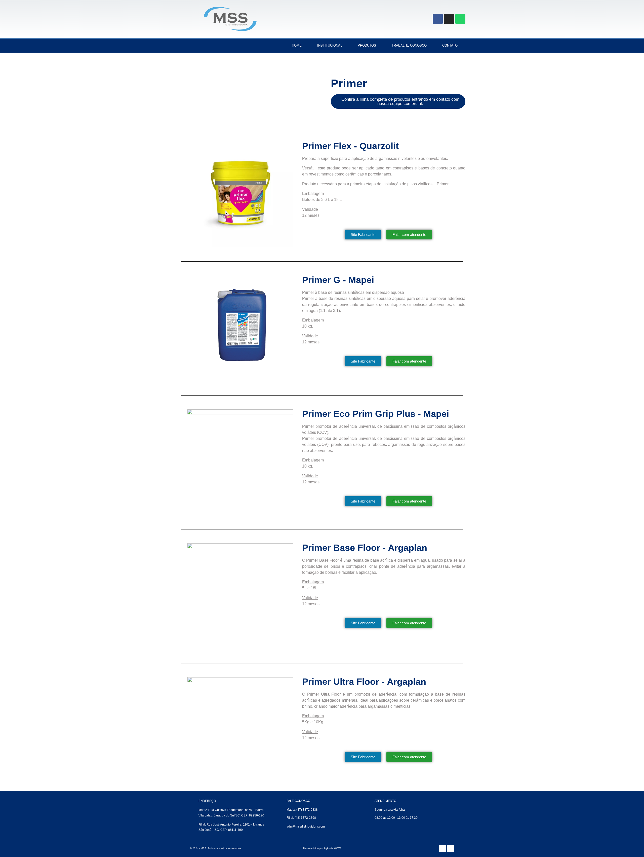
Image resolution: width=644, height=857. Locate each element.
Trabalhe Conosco (409, 45)
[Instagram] (449, 19)
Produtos (367, 45)
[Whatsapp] (460, 19)
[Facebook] (438, 19)
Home (297, 45)
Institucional (329, 45)
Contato (450, 45)
